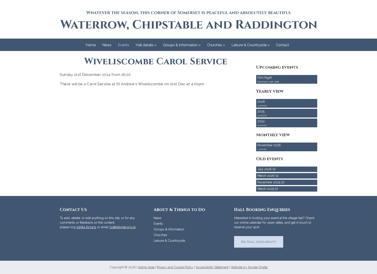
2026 (262, 103)
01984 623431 (86, 227)
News (106, 45)
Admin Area (146, 267)
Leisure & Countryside (250, 45)
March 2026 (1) (267, 175)
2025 (262, 113)
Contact (282, 45)
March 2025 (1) (267, 189)
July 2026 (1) (266, 169)
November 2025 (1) (270, 182)
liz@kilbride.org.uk (123, 227)
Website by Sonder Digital (249, 267)
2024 (262, 122)
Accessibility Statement (212, 267)
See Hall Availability (258, 242)
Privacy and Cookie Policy (175, 267)
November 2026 (269, 146)
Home (91, 45)
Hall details (146, 45)
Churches (216, 45)
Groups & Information (181, 45)
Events (123, 45)
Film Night (268, 79)
